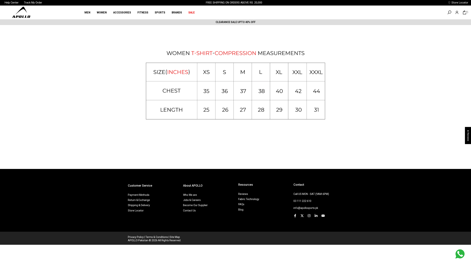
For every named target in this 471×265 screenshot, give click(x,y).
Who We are (190, 194)
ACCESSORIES (122, 12)
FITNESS (142, 12)
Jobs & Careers (192, 200)
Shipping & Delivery (139, 205)
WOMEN (102, 12)
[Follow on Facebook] (295, 215)
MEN (87, 12)
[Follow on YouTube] (323, 215)
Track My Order (33, 2)
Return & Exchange (139, 200)
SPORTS (160, 12)
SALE (191, 12)
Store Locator (459, 2)
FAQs (241, 204)
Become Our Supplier (195, 205)
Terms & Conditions (157, 237)
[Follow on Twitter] (302, 215)
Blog (240, 209)
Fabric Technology (248, 199)
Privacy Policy (136, 237)
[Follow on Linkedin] (316, 215)
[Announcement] (235, 22)
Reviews (243, 193)
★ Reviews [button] (468, 135)
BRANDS (177, 12)
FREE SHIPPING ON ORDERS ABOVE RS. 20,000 (234, 2)
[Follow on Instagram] (309, 215)
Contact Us (189, 210)
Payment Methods (138, 194)
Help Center (12, 2)
